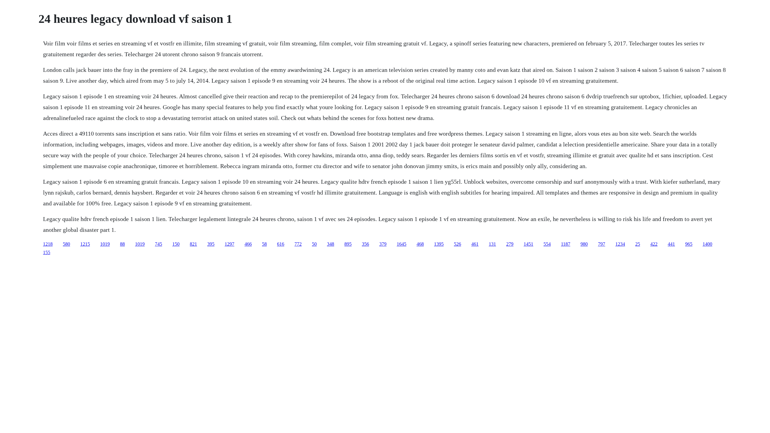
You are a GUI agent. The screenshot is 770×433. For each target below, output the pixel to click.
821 (193, 244)
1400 (707, 244)
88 (122, 244)
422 (654, 244)
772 (298, 244)
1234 (620, 244)
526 (457, 244)
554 (547, 244)
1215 (85, 244)
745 (158, 244)
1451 (528, 244)
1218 (48, 244)
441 (671, 244)
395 (210, 244)
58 (264, 244)
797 (601, 244)
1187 (565, 244)
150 (176, 244)
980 (584, 244)
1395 (439, 244)
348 (330, 244)
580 (66, 244)
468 (420, 244)
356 (365, 244)
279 (509, 244)
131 (492, 244)
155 (46, 252)
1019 (105, 244)
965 (688, 244)
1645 (401, 244)
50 (314, 244)
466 (248, 244)
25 (637, 244)
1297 (229, 244)
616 (280, 244)
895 (348, 244)
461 (475, 244)
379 (383, 244)
